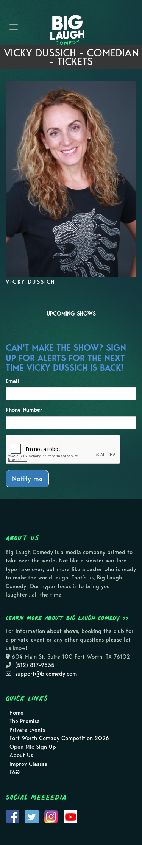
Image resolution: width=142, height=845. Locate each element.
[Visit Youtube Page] (70, 815)
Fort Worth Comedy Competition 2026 (59, 738)
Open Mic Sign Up (32, 746)
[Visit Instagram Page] (51, 815)
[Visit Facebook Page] (12, 815)
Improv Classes (28, 764)
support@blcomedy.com (46, 673)
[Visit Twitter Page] (32, 815)
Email (12, 381)
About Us (21, 755)
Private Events (27, 729)
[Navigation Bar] (14, 27)
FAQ (14, 772)
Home (16, 712)
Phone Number (24, 409)
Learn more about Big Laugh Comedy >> (67, 618)
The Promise (24, 721)
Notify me (27, 479)
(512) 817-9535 (35, 665)
